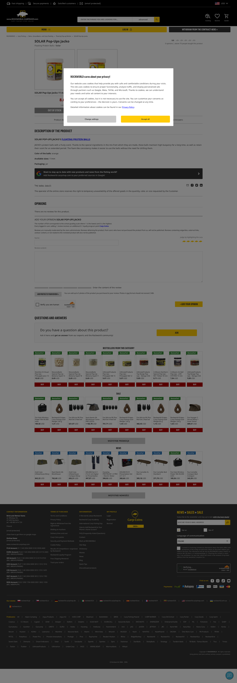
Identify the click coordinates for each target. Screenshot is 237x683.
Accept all (145, 119)
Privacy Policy (128, 107)
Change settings (91, 119)
